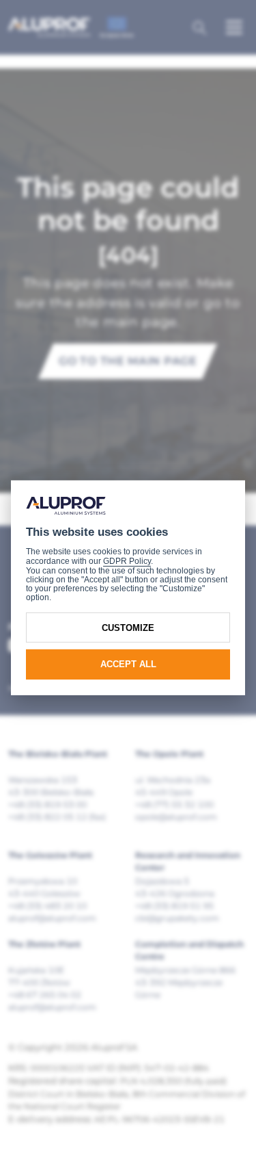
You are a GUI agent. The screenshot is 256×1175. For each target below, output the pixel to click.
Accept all (128, 664)
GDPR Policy (127, 561)
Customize (128, 627)
